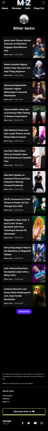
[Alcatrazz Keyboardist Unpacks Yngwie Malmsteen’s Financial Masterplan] (39, 92)
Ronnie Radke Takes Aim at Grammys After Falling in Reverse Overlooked (17, 113)
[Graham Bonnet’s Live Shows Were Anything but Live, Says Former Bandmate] (39, 296)
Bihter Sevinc (8, 54)
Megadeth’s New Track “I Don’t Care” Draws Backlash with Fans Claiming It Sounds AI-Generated (16, 226)
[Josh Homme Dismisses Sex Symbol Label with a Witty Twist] (39, 273)
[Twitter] (28, 423)
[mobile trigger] (5, 3)
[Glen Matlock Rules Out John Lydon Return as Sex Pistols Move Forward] (39, 135)
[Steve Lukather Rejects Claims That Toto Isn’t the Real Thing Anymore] (39, 70)
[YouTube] (35, 423)
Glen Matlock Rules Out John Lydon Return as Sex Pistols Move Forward (17, 133)
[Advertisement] (24, 342)
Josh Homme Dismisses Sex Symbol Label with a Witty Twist (16, 272)
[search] (43, 3)
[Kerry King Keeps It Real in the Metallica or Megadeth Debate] (39, 253)
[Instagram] (42, 423)
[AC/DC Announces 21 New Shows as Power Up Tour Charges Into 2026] (39, 204)
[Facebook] (22, 423)
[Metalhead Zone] (23, 2)
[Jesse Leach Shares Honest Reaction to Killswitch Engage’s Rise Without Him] (39, 47)
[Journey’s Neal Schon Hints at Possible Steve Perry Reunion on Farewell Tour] (39, 157)
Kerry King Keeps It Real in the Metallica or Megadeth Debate (17, 251)
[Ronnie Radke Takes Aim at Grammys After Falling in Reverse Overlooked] (39, 114)
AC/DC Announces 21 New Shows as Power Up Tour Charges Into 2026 (17, 202)
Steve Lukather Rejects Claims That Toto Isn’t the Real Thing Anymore (17, 68)
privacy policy (13, 383)
